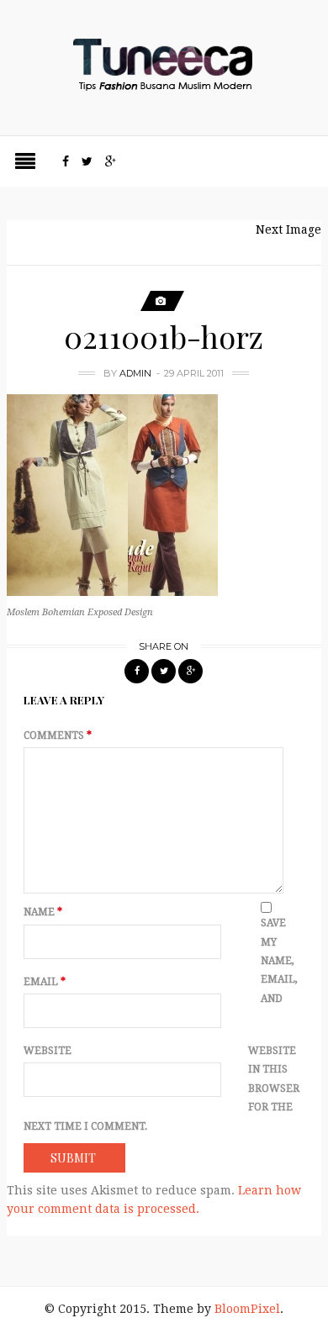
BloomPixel (247, 1308)
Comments (58, 735)
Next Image (288, 229)
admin (135, 373)
